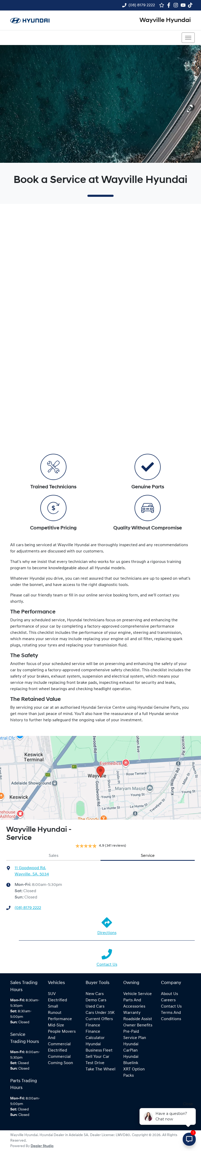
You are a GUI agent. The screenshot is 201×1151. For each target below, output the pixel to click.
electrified (57, 1000)
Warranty (132, 1013)
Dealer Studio (42, 1146)
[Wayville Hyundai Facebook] (169, 5)
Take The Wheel (100, 1069)
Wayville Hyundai (165, 20)
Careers (168, 1000)
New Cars (95, 994)
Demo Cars (96, 1000)
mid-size (56, 1025)
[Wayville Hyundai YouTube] (184, 5)
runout (55, 1013)
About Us (169, 994)
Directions (106, 933)
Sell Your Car (97, 1057)
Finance (93, 1025)
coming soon (60, 1063)
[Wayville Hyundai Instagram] (176, 5)
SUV (52, 994)
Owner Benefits (137, 1025)
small (53, 1006)
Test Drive (95, 1063)
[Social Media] (191, 5)
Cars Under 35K (100, 1013)
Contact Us (107, 965)
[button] (188, 37)
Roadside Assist (137, 1019)
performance (60, 1019)
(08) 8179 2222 (142, 5)
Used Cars (95, 1006)
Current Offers (99, 1019)
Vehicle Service (137, 994)
